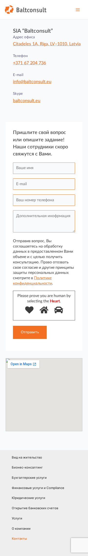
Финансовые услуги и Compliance (38, 488)
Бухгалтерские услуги (29, 477)
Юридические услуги (28, 498)
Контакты (19, 538)
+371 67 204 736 (29, 63)
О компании (21, 528)
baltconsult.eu (26, 101)
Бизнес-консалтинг (27, 467)
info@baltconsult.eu (32, 82)
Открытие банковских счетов (35, 508)
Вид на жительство (27, 457)
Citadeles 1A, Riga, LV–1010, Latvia (47, 44)
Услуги (17, 518)
